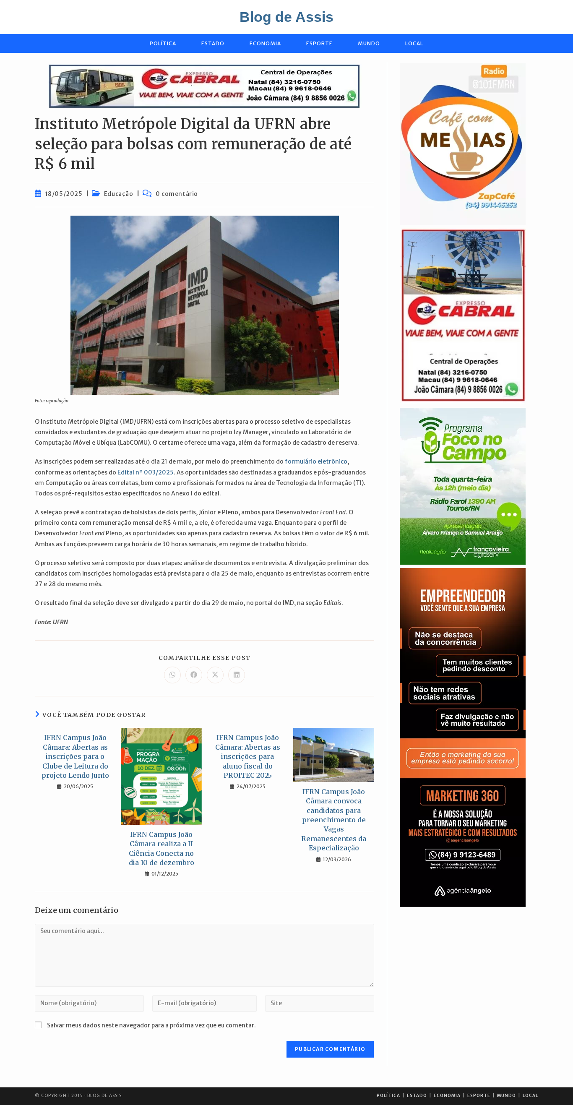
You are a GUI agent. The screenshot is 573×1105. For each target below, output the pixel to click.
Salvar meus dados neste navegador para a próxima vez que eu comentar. (151, 1025)
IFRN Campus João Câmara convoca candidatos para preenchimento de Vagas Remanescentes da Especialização (333, 819)
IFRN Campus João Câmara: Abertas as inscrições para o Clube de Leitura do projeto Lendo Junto (75, 756)
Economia (447, 1095)
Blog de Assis (286, 17)
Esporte (478, 1095)
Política (388, 1095)
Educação (118, 194)
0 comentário (177, 194)
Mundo (506, 1095)
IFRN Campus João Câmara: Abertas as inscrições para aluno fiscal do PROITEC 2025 (247, 756)
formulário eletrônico (316, 461)
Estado (417, 1095)
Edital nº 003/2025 (145, 472)
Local (530, 1095)
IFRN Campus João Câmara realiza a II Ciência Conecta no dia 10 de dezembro (161, 848)
